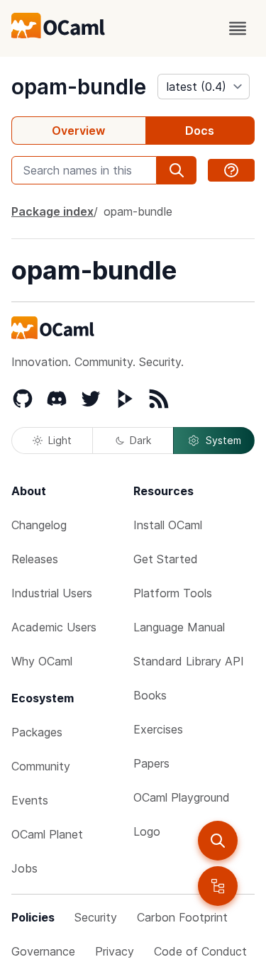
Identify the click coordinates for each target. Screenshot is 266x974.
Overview (78, 130)
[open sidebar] (218, 886)
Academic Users (53, 627)
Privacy (114, 951)
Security (95, 917)
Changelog (39, 525)
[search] (218, 840)
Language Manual (179, 627)
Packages (36, 732)
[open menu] (237, 28)
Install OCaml (167, 525)
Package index (52, 211)
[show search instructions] (231, 170)
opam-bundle (78, 86)
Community (40, 766)
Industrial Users (51, 593)
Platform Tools (172, 593)
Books (150, 695)
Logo (146, 831)
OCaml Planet (47, 834)
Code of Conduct (200, 951)
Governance (43, 951)
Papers (151, 763)
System (223, 440)
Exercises (158, 729)
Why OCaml (41, 661)
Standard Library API (188, 661)
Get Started (165, 559)
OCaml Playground (181, 797)
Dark (140, 440)
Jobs (24, 868)
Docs (199, 130)
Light (60, 440)
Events (29, 800)
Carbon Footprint (182, 917)
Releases (34, 559)
